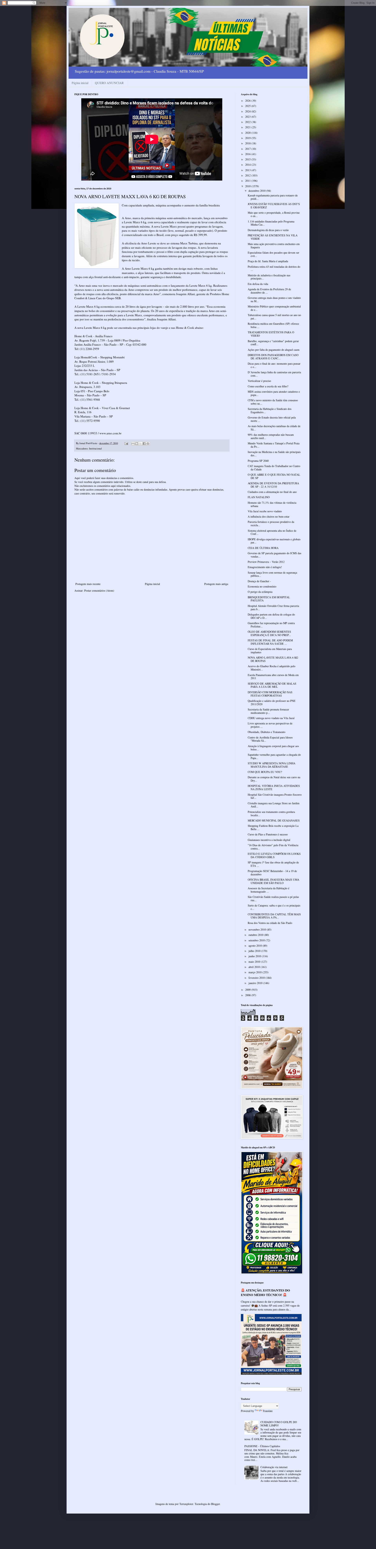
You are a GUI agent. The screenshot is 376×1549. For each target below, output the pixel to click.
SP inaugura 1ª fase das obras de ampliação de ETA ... (273, 864)
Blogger (215, 1504)
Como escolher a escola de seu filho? (268, 386)
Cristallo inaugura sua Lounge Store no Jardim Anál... (273, 804)
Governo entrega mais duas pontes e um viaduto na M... (274, 299)
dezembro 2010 (257, 190)
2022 (248, 122)
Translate (268, 1411)
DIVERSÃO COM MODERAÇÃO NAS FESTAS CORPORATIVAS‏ (270, 693)
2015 (248, 159)
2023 (248, 116)
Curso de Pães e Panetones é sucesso (268, 834)
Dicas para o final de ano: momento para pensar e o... (274, 365)
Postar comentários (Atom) (99, 590)
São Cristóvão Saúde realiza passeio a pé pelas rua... (273, 898)
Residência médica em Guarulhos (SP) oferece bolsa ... (273, 325)
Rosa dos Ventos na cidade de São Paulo (270, 923)
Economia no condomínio (262, 586)
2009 (248, 989)
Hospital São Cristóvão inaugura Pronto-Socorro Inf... (275, 796)
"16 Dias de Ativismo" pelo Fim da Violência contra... (273, 846)
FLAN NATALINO (259, 497)
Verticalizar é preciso (259, 381)
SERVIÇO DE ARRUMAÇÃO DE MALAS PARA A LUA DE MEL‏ (272, 685)
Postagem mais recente (87, 584)
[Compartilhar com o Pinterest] (148, 444)
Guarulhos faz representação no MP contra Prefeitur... (271, 624)
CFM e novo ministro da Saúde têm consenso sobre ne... (273, 401)
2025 (248, 106)
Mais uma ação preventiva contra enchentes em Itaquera (274, 245)
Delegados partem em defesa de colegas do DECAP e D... (271, 616)
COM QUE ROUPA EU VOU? (265, 772)
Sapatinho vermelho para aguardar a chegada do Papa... (274, 756)
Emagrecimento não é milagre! (265, 567)
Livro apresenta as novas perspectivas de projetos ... (270, 724)
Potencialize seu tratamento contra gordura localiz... (271, 813)
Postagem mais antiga (216, 584)
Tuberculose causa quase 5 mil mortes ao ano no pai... (274, 316)
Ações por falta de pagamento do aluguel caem (273, 350)
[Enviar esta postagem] (126, 443)
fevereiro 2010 (257, 978)
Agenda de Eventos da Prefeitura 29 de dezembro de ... (269, 290)
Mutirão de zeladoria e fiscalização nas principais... (269, 276)
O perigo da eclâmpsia (260, 592)
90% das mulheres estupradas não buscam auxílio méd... (271, 436)
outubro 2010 (256, 935)
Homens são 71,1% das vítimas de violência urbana (272, 504)
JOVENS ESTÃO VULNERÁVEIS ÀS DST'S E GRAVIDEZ (274, 205)
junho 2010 (255, 956)
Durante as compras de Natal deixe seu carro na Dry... (274, 778)
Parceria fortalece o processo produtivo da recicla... (271, 523)
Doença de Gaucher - (259, 581)
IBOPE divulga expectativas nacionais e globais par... (274, 540)
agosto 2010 (256, 945)
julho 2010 (255, 951)
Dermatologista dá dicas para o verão (268, 230)
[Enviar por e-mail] (133, 444)
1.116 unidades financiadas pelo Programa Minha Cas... (271, 223)
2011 (248, 181)
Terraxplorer (186, 1504)
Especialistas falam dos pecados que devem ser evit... (273, 254)
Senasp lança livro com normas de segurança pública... (272, 574)
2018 (248, 143)
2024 (248, 111)
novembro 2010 (258, 929)
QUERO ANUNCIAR (109, 83)
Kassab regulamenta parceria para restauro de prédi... (273, 197)
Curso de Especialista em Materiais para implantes (270, 650)
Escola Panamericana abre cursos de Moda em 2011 (273, 676)
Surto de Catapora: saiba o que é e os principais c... (274, 907)
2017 (248, 149)
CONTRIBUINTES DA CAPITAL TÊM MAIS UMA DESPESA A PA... (274, 915)
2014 (248, 164)
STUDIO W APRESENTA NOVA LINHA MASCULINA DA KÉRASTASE (271, 764)
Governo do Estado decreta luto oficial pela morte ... (272, 419)
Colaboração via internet (273, 1467)
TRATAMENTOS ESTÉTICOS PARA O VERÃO (271, 333)
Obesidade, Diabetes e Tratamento (266, 732)
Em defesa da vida (258, 284)
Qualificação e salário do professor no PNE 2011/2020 (272, 702)
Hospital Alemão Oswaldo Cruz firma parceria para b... (273, 607)
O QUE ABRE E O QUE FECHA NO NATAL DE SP (274, 476)
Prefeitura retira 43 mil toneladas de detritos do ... (274, 268)
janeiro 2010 (256, 983)
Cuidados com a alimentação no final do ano (272, 492)
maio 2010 (255, 961)
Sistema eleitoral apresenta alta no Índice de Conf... (272, 532)
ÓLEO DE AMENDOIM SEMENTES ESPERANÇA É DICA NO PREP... (269, 633)
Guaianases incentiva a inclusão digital (269, 840)
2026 (248, 100)
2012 (248, 175)
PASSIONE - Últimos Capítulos (262, 1446)
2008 (248, 995)
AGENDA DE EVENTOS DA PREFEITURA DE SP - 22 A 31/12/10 (273, 484)
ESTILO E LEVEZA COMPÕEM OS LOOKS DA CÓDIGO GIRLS (274, 855)
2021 (248, 127)
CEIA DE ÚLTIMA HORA (263, 548)
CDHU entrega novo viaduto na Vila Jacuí (271, 718)
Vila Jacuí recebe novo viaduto (265, 511)
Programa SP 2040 (258, 461)
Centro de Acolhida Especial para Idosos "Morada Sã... (270, 739)
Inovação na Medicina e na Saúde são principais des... (274, 453)
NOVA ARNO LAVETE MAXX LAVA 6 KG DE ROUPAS (273, 659)
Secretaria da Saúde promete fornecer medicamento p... (268, 711)
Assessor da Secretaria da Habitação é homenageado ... (268, 889)
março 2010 (255, 972)
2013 (248, 170)
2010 (248, 186)
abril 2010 (255, 967)
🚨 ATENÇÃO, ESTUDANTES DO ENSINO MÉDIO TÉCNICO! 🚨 (265, 1292)
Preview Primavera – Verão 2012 (266, 562)
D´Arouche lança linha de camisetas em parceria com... (274, 373)
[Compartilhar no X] (140, 444)
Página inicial (80, 83)
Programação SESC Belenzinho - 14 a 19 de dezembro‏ (272, 872)
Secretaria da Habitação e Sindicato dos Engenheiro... (269, 410)
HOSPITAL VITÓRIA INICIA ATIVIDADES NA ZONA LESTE (274, 787)
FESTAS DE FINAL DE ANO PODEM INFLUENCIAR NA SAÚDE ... (270, 641)
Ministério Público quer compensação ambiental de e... (274, 308)
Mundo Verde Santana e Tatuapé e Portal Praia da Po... (273, 444)
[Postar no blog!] (137, 444)
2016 (248, 154)
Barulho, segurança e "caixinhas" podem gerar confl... (273, 342)
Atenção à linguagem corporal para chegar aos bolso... (273, 747)
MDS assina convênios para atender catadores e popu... (274, 393)
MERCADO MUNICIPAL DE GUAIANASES (274, 820)
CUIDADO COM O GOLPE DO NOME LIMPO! (278, 1423)
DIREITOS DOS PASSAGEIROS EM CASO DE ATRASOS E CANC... (273, 356)
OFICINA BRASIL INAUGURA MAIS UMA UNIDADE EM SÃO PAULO (273, 881)
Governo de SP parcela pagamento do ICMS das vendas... (274, 554)
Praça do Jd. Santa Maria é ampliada (268, 261)
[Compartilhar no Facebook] (144, 444)
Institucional (95, 448)
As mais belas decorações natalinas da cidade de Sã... (274, 427)
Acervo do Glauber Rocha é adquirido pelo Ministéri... (271, 667)
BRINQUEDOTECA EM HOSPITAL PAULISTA (269, 598)
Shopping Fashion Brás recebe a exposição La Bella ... (273, 827)
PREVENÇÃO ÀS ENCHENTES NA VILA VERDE (272, 236)
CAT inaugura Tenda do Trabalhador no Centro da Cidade (274, 467)
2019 (248, 138)
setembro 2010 (257, 940)
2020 (248, 133)
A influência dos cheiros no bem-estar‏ (268, 516)
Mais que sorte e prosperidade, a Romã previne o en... (274, 214)
